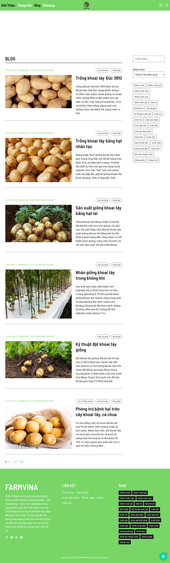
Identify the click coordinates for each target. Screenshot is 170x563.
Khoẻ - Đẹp (88, 497)
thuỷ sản (155, 148)
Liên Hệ (66, 502)
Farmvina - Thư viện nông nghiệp (36, 70)
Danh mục (139, 69)
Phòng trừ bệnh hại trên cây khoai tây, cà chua (98, 411)
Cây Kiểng (82, 492)
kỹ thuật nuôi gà (142, 114)
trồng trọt (153, 160)
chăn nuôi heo (141, 91)
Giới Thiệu (8, 5)
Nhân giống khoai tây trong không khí (95, 275)
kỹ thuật (151, 108)
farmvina (138, 108)
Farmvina (68, 492)
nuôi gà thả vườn (142, 131)
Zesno (106, 557)
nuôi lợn (151, 137)
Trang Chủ (25, 5)
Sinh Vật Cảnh (70, 497)
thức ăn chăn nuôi (143, 154)
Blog (37, 5)
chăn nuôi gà (154, 85)
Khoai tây (116, 70)
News (100, 497)
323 (15, 461)
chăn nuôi (139, 85)
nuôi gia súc (140, 125)
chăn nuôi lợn (141, 96)
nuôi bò (158, 114)
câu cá (153, 102)
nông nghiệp (140, 148)
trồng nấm (139, 160)
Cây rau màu (103, 70)
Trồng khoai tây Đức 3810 (99, 78)
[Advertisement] (85, 30)
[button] (167, 5)
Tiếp (23, 461)
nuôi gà (153, 125)
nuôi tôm (156, 142)
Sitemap (49, 5)
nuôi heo (138, 137)
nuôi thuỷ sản (141, 142)
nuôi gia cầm (151, 120)
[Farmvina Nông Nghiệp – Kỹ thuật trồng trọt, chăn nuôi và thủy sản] (86, 5)
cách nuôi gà (140, 102)
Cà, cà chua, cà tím (85, 401)
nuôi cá (138, 120)
